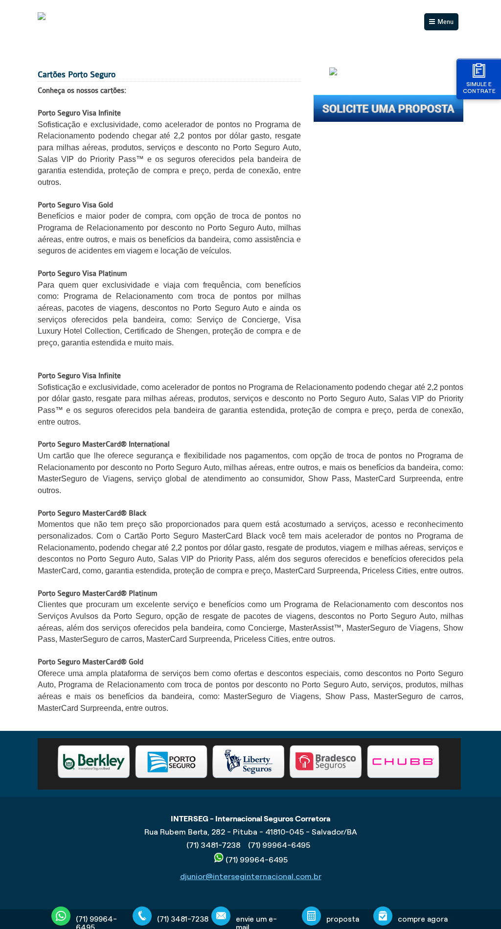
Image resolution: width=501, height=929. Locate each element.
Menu (445, 21)
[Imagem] (388, 119)
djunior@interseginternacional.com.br (250, 876)
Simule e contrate (479, 87)
